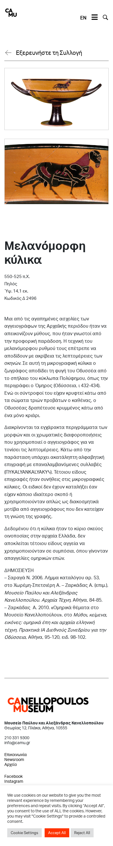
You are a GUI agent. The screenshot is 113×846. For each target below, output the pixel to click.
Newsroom (14, 759)
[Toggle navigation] (94, 17)
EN (83, 18)
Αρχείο (10, 764)
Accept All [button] (57, 832)
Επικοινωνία (15, 754)
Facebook (13, 776)
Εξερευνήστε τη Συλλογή (49, 52)
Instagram (13, 781)
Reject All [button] (82, 832)
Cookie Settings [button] (24, 832)
